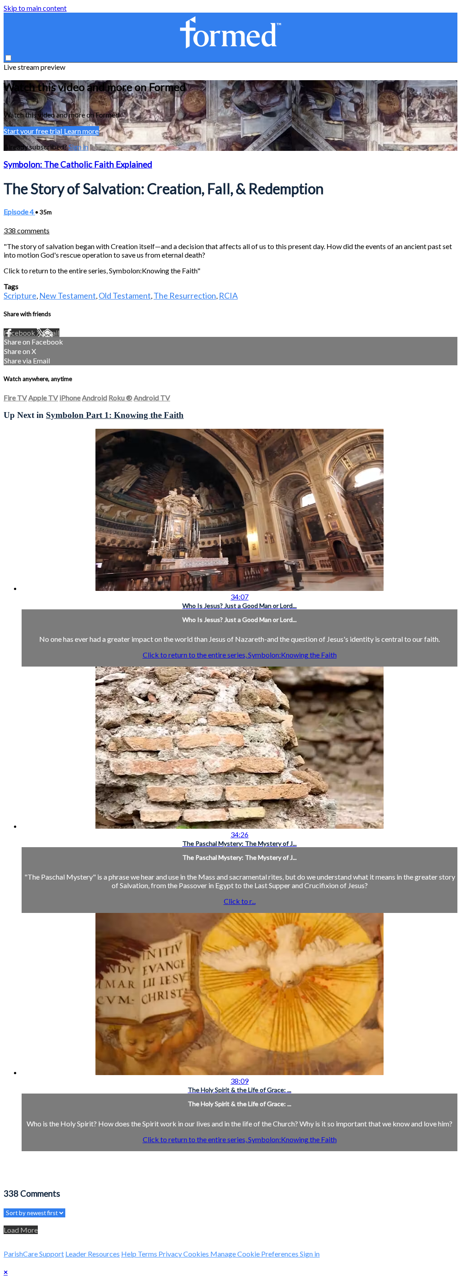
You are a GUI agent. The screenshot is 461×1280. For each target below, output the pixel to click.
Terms (148, 1253)
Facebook (20, 332)
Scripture (20, 295)
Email (50, 332)
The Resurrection (185, 295)
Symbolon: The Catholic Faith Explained (78, 164)
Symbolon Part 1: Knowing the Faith (115, 415)
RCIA (228, 295)
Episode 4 (19, 211)
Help (129, 1253)
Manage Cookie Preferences (255, 1253)
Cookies (196, 1253)
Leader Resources (92, 1253)
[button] (8, 58)
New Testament (67, 295)
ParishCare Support (34, 1253)
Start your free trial (33, 131)
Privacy (170, 1253)
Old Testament (125, 295)
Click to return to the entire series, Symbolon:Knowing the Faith (240, 654)
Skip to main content (35, 8)
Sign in (78, 146)
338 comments (27, 230)
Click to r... (240, 901)
